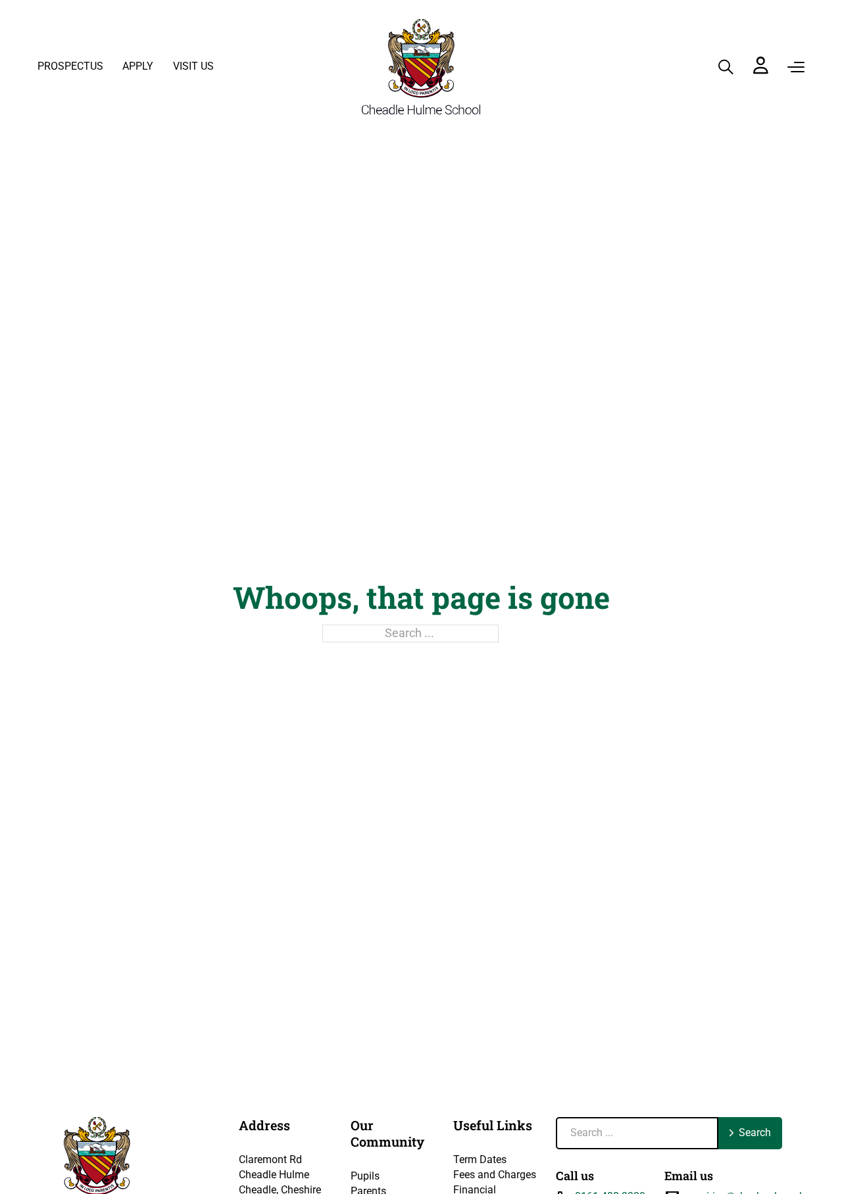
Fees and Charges (494, 1174)
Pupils (365, 1176)
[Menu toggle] (796, 67)
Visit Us (193, 66)
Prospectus (70, 66)
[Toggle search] (725, 67)
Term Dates (480, 1159)
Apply (137, 66)
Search (755, 1132)
